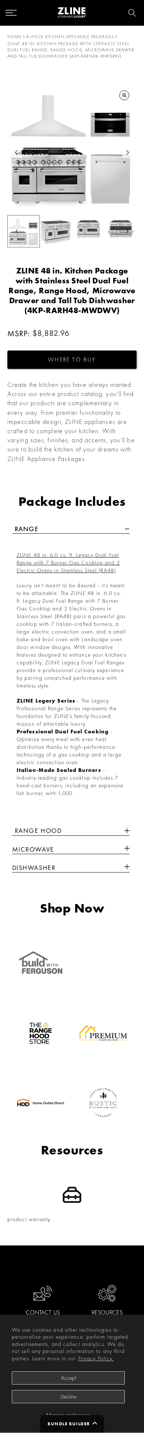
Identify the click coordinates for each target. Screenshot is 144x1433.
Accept (68, 1378)
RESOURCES (107, 1312)
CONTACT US (43, 1312)
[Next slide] (127, 152)
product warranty (29, 1219)
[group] (23, 231)
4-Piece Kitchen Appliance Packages (70, 37)
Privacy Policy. (96, 1358)
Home (14, 37)
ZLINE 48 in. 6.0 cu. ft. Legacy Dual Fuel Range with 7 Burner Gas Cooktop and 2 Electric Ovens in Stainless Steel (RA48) (68, 562)
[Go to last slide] (16, 152)
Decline (68, 1396)
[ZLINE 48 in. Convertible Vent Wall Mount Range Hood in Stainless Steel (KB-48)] (127, 849)
